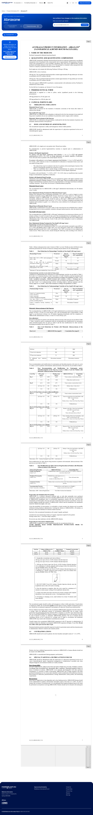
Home (3, 11)
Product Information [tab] (31, 25)
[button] (21, 26)
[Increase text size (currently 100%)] (76, 3)
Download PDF (10, 35)
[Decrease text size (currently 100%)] (70, 3)
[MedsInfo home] (7, 3)
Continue (84, 25)
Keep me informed (85, 2)
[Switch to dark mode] (67, 3)
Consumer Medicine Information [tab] (13, 26)
